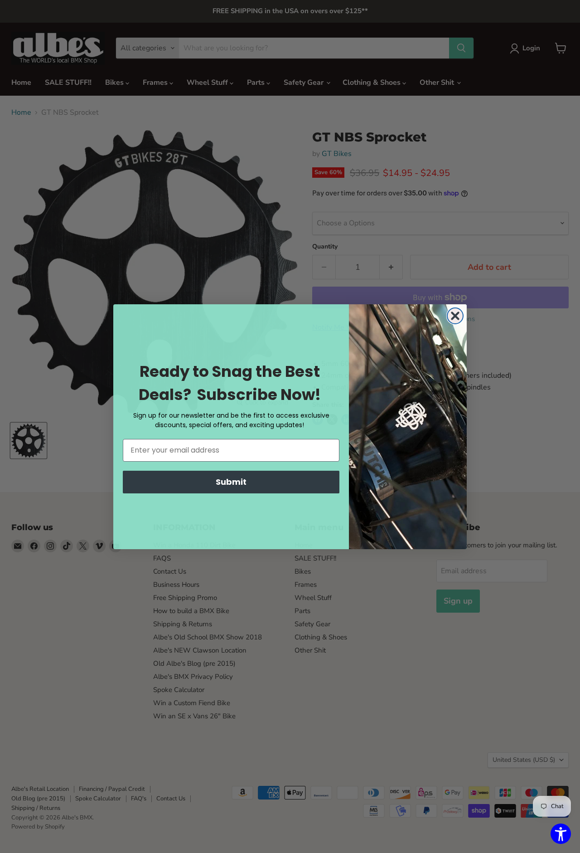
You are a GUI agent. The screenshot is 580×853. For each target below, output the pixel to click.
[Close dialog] (455, 316)
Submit (231, 481)
